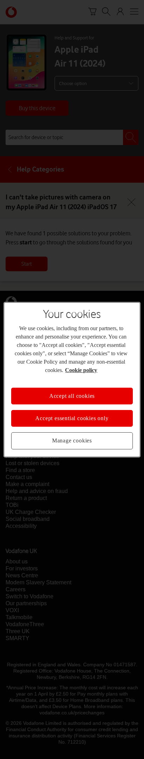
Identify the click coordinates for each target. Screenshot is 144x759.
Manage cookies (72, 436)
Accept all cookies (72, 391)
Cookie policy (109, 366)
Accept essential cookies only (72, 414)
